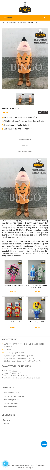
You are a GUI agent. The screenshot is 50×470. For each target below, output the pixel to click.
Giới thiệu (6, 424)
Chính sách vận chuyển (25, 151)
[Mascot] (25, 7)
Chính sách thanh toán (11, 393)
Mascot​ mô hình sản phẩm (17, 22)
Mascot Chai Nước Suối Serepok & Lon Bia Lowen (36, 286)
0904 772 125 (9, 349)
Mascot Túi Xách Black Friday (13, 285)
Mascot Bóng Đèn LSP (37, 322)
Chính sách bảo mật (10, 407)
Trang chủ (5, 22)
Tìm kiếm (6, 420)
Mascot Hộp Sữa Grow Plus (13, 322)
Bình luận (25, 145)
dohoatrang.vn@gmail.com (14, 353)
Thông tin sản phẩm (25, 139)
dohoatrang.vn (28, 468)
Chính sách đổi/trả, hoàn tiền (13, 396)
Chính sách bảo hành (10, 403)
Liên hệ (5, 112)
